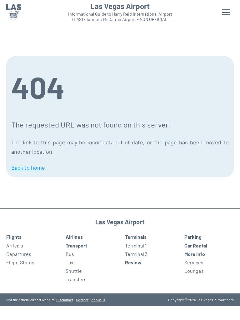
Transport (76, 245)
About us (98, 300)
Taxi (70, 262)
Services (193, 262)
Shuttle (74, 271)
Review (133, 262)
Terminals (136, 237)
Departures (18, 254)
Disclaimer (64, 300)
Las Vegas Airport (120, 6)
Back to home (28, 167)
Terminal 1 (136, 245)
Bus (70, 254)
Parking (193, 237)
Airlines (74, 237)
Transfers (76, 279)
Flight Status (20, 262)
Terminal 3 (136, 254)
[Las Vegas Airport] (13, 12)
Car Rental (195, 245)
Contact (82, 300)
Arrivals (14, 245)
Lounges (194, 271)
